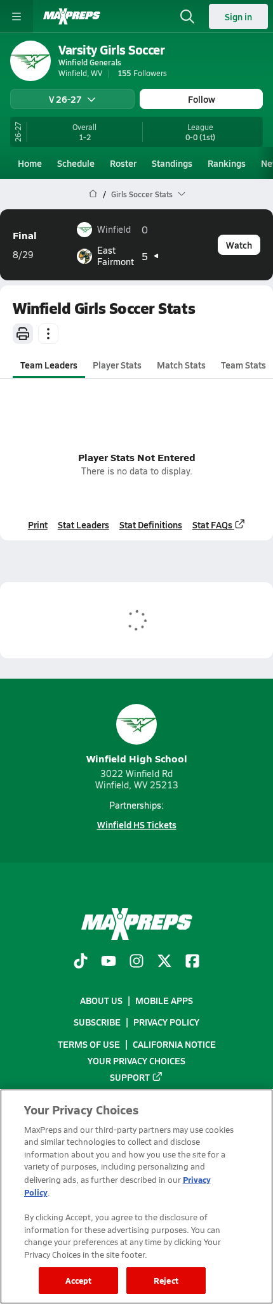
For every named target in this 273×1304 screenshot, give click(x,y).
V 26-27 (65, 99)
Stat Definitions (150, 524)
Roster (123, 163)
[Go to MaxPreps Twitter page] (164, 962)
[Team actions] (48, 333)
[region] (136, 1196)
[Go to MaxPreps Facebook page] (192, 962)
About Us (101, 1000)
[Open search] (187, 16)
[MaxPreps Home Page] (93, 194)
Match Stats (181, 364)
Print (38, 524)
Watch (239, 244)
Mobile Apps (164, 1000)
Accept (78, 1280)
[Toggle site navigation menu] (16, 16)
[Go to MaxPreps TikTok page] (80, 962)
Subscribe (97, 1021)
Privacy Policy (166, 1021)
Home (30, 163)
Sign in (238, 16)
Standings (172, 163)
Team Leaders (48, 364)
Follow (201, 99)
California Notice (174, 1044)
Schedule (76, 163)
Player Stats (117, 364)
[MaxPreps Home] (71, 16)
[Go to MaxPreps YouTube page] (108, 962)
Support (130, 1077)
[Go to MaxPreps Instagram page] (136, 962)
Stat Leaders (83, 524)
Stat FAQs (212, 524)
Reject (166, 1280)
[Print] (23, 333)
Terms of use (89, 1044)
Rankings (227, 163)
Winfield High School (136, 758)
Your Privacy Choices (136, 1060)
